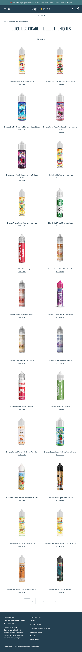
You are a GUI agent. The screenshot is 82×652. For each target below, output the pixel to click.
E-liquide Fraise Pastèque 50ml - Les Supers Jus (60, 81)
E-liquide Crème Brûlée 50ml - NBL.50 (60, 269)
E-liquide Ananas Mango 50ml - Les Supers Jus (22, 223)
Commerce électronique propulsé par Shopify (26, 646)
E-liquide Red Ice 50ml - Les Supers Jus (22, 81)
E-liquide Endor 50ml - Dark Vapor (60, 589)
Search (32, 621)
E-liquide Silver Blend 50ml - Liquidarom (60, 314)
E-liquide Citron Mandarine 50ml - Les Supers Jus (60, 543)
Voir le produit (22, 84)
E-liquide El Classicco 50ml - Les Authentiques (21, 589)
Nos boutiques (34, 640)
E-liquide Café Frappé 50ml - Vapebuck (60, 223)
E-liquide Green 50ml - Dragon (60, 406)
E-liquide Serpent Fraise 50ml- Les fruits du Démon (60, 452)
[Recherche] (9, 9)
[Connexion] (73, 9)
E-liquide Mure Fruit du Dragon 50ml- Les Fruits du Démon (22, 176)
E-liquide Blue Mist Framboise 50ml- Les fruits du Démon (22, 127)
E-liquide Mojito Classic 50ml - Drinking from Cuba (22, 498)
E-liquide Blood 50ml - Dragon (21, 269)
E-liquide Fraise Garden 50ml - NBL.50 (22, 314)
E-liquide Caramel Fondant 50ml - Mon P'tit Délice (22, 452)
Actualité (33, 636)
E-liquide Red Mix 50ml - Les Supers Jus (60, 175)
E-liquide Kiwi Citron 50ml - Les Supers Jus (21, 543)
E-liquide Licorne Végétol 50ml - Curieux (60, 498)
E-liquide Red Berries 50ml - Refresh (21, 406)
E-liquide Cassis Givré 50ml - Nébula (60, 360)
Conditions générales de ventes (40, 628)
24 (49, 601)
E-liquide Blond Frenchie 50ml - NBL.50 (22, 360)
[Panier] (77, 9)
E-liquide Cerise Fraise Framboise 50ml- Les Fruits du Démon (60, 128)
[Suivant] (55, 601)
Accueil (6, 21)
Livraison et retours (36, 632)
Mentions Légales (35, 624)
